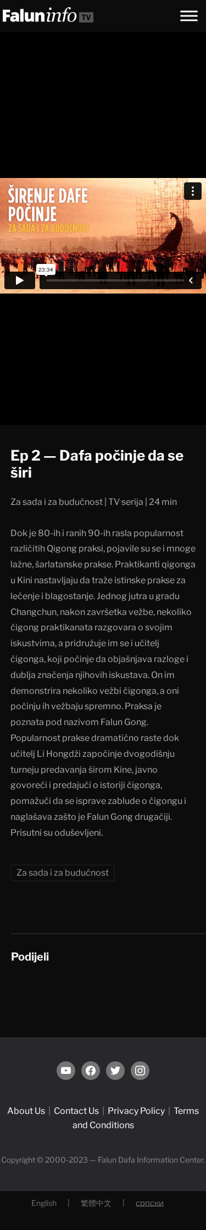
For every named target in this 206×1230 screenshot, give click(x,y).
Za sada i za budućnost (62, 872)
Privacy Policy (136, 1111)
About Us (26, 1111)
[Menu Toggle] (189, 15)
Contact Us (76, 1111)
